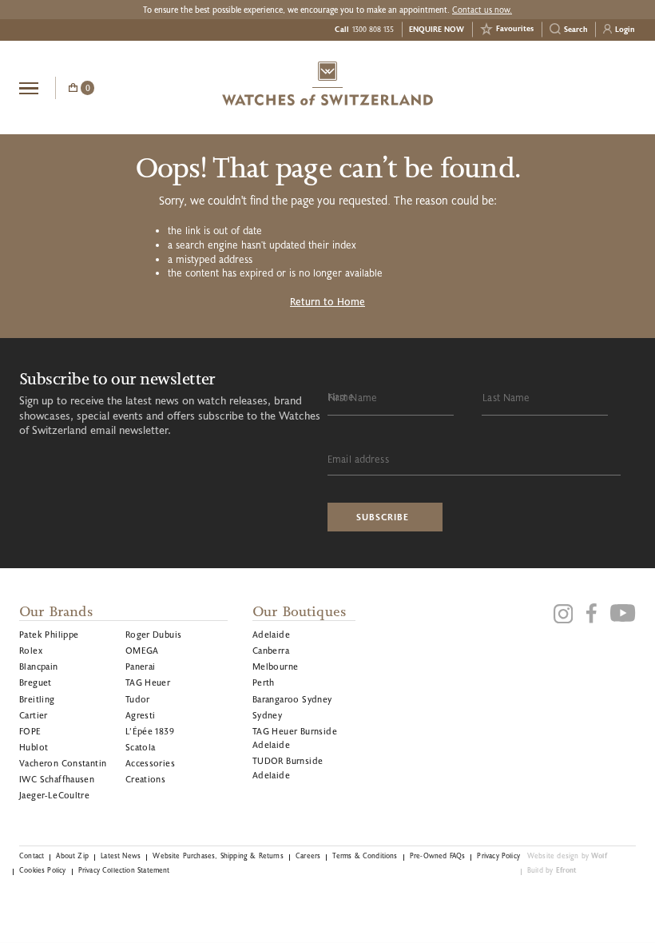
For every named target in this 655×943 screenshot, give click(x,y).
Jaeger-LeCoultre (54, 795)
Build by (552, 869)
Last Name (506, 397)
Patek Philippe (49, 634)
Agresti (140, 715)
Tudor (137, 699)
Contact (31, 855)
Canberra (270, 650)
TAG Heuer (148, 682)
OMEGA (142, 650)
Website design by (567, 855)
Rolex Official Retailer (576, 87)
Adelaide (271, 634)
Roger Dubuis (153, 634)
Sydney (267, 715)
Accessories (150, 763)
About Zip (72, 855)
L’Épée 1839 (149, 731)
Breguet (35, 682)
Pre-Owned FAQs (437, 855)
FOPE (30, 731)
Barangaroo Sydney (292, 699)
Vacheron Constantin (62, 763)
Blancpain (38, 666)
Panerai (140, 666)
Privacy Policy (498, 855)
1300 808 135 (373, 29)
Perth (263, 682)
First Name (352, 397)
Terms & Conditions (364, 855)
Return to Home (327, 301)
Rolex (30, 650)
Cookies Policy (42, 869)
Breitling (37, 699)
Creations (145, 779)
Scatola (140, 747)
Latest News (121, 855)
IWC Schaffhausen (56, 779)
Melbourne (275, 666)
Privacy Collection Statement (124, 869)
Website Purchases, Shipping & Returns (218, 855)
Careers (308, 855)
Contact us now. (482, 9)
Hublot (33, 747)
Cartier (33, 715)
